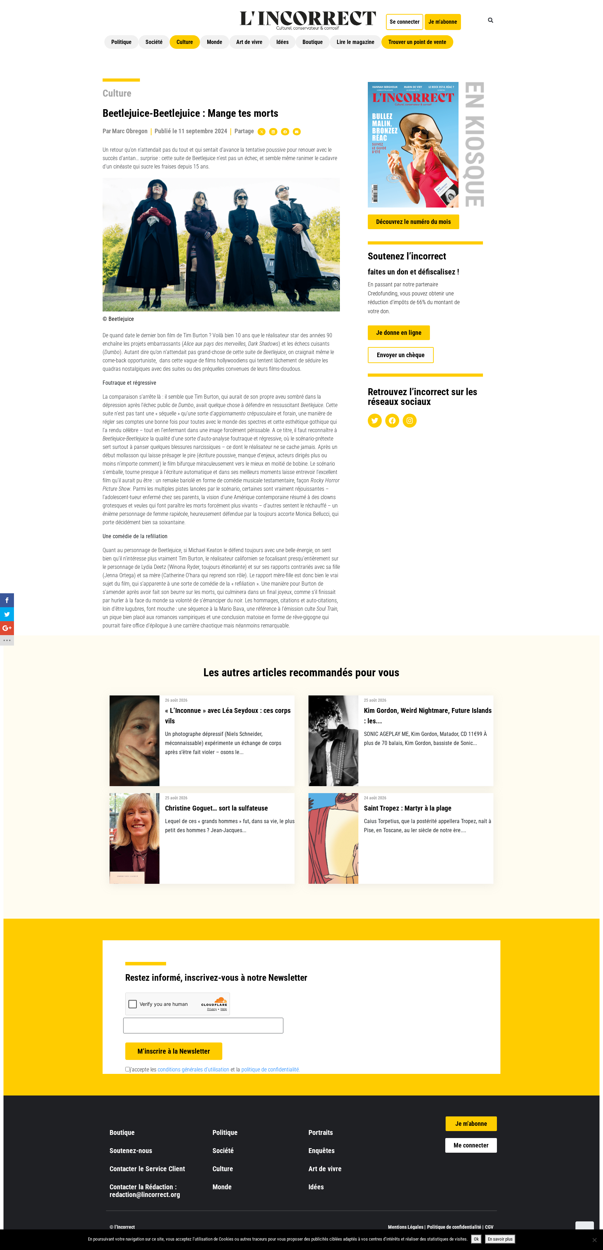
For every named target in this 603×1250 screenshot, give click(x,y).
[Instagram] (410, 421)
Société (154, 42)
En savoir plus (500, 1239)
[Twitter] (375, 421)
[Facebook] (392, 421)
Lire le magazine (355, 42)
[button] (491, 20)
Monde (214, 42)
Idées (282, 42)
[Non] (594, 1239)
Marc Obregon (130, 131)
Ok (476, 1239)
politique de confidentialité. (270, 1069)
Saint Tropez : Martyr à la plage (408, 808)
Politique (121, 42)
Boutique (313, 42)
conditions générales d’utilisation (193, 1069)
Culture (185, 42)
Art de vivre (249, 42)
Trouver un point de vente (417, 42)
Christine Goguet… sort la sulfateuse (216, 808)
